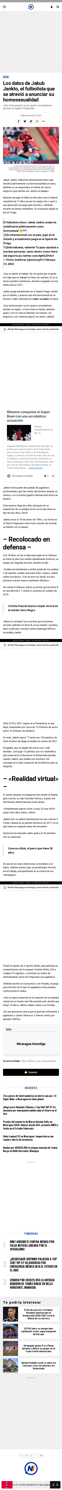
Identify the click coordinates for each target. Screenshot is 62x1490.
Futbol (23, 1061)
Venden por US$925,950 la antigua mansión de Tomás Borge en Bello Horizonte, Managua (30, 1149)
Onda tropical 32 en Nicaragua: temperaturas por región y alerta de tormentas (28, 1138)
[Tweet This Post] (25, 121)
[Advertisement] (31, 42)
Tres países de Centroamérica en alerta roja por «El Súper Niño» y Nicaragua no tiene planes (29, 1097)
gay (38, 1061)
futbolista (31, 1061)
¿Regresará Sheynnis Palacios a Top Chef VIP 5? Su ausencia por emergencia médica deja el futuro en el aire (30, 1110)
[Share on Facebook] (18, 121)
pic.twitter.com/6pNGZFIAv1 (36, 255)
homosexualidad (48, 1061)
